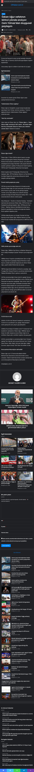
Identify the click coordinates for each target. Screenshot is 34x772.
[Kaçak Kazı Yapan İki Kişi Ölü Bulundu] (6, 648)
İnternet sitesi (4, 532)
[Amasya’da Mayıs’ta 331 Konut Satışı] (6, 633)
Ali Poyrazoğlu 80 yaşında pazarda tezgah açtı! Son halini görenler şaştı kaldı (22, 589)
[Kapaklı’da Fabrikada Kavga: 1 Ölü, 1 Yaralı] (6, 676)
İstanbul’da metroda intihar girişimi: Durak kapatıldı (16, 1)
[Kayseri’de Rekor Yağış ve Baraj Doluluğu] (8, 476)
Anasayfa (5, 10)
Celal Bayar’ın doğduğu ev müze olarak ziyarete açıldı (21, 596)
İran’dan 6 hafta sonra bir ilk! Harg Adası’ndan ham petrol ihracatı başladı (21, 88)
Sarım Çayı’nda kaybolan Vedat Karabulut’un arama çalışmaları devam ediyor (20, 78)
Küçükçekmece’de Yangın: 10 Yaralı (25, 466)
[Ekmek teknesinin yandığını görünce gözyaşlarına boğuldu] (6, 641)
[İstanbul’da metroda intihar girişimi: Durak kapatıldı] (8, 442)
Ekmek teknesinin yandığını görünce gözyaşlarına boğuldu (22, 639)
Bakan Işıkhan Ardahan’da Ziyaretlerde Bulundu (25, 449)
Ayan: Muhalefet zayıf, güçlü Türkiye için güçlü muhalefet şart (22, 653)
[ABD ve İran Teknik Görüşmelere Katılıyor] (8, 460)
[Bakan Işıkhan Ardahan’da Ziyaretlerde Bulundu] (25, 442)
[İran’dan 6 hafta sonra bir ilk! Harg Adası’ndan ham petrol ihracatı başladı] (5, 88)
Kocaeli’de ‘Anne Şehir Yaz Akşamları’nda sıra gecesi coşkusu (22, 695)
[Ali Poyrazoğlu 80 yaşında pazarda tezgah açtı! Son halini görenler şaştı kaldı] (6, 590)
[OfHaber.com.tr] (17, 5)
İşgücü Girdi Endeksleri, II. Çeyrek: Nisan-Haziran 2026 (21, 688)
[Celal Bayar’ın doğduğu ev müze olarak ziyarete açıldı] (6, 597)
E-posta (3, 526)
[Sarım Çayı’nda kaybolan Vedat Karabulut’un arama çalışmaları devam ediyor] (5, 78)
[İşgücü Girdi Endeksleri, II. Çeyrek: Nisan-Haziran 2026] (6, 689)
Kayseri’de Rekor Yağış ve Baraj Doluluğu (8, 482)
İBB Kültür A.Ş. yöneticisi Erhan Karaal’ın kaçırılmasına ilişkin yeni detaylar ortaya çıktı (25, 484)
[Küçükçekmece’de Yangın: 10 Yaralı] (25, 460)
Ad (2, 520)
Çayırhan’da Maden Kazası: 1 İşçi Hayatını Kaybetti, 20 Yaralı (21, 660)
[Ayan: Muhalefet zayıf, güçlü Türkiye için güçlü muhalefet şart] (6, 655)
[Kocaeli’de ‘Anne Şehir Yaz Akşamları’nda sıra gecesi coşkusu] (6, 696)
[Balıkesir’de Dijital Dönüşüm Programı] (6, 669)
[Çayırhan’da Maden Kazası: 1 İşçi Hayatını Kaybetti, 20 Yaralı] (6, 662)
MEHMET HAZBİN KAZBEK (10, 30)
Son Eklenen (17, 552)
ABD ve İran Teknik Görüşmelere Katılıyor (7, 466)
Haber (9, 10)
